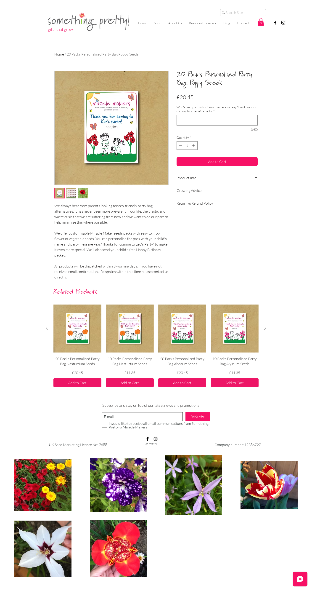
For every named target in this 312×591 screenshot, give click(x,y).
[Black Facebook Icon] (275, 22)
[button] (261, 22)
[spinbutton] (187, 146)
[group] (156, 346)
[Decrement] (180, 146)
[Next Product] (265, 328)
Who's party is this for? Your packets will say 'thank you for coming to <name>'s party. (217, 109)
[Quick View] (77, 329)
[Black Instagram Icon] (283, 22)
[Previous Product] (47, 328)
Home (59, 54)
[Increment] (194, 146)
